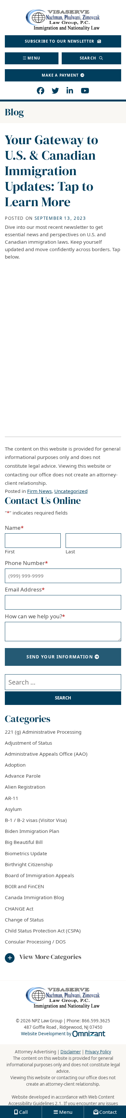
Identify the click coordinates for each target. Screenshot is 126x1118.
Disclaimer (70, 1052)
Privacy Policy (98, 1052)
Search (89, 58)
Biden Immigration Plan (32, 831)
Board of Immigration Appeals (39, 875)
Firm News (39, 491)
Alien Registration (25, 786)
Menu (33, 58)
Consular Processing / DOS (35, 941)
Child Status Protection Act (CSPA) (43, 930)
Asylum (13, 809)
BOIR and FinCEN (24, 886)
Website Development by (63, 1034)
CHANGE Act (19, 908)
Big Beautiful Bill (24, 842)
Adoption (15, 764)
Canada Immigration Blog (34, 897)
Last (70, 551)
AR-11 (11, 798)
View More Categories (50, 957)
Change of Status (24, 919)
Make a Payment (60, 75)
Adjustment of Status (28, 743)
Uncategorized (71, 491)
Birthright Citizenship (29, 864)
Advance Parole (23, 775)
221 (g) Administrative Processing (43, 732)
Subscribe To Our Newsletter (60, 41)
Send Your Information (59, 657)
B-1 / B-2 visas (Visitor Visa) (36, 820)
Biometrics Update (26, 853)
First (10, 551)
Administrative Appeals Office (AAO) (46, 754)
